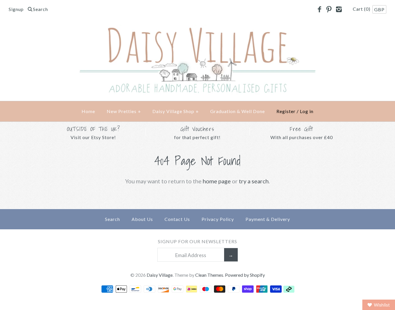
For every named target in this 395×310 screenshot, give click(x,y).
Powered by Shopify (245, 275)
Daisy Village (160, 275)
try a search (254, 181)
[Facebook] (319, 9)
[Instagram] (338, 9)
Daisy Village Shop (175, 111)
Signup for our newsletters (197, 241)
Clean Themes (209, 275)
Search (112, 219)
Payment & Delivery (268, 219)
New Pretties (124, 111)
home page (217, 181)
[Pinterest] (329, 9)
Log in (306, 111)
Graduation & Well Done (237, 111)
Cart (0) (362, 9)
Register (286, 111)
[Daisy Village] (197, 29)
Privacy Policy (218, 219)
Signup (16, 9)
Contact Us (177, 219)
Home (88, 111)
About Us (142, 219)
